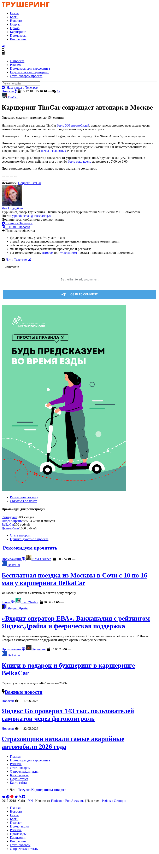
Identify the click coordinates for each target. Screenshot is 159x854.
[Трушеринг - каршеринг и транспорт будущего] (26, 6)
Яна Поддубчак (12, 208)
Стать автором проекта (26, 76)
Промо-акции (12, 559)
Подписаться (19, 779)
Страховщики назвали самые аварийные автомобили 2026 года (63, 742)
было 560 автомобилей (73, 125)
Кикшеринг (18, 39)
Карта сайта (18, 782)
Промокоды (18, 35)
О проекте (17, 61)
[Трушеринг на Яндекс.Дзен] (12, 797)
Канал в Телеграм (19, 223)
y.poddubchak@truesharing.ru (32, 215)
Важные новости (23, 692)
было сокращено (79, 161)
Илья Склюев (41, 559)
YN (30, 800)
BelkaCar (8, 524)
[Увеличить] (15, 176)
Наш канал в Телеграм (21, 87)
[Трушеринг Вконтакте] (3, 797)
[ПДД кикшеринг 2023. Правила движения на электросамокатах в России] (79, 398)
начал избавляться (53, 150)
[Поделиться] (7, 176)
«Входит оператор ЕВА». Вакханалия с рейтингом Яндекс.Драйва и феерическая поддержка (76, 622)
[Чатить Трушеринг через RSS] (20, 797)
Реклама (16, 64)
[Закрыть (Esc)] (3, 176)
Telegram (42, 789)
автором (47, 252)
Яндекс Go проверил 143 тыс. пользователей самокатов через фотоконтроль (68, 714)
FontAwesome (74, 800)
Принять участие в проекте (29, 539)
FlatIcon (56, 800)
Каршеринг (18, 32)
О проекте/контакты (24, 771)
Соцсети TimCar (29, 183)
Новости (16, 20)
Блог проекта (19, 775)
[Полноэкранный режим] (11, 176)
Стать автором (20, 535)
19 (58, 91)
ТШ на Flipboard (17, 227)
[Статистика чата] (29, 259)
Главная (15, 756)
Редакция (38, 649)
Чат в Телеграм (16, 259)
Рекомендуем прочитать (30, 548)
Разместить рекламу (24, 497)
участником (68, 252)
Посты (14, 13)
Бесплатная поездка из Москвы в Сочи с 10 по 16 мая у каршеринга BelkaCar (74, 579)
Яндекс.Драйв (12, 521)
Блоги (14, 17)
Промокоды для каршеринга (30, 68)
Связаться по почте (23, 501)
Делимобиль (10, 528)
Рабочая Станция (114, 800)
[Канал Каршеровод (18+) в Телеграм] (8, 797)
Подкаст (16, 24)
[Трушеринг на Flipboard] (23, 797)
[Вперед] (6, 180)
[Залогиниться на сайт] (3, 46)
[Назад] (3, 180)
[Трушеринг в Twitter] (16, 797)
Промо (14, 28)
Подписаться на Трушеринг (29, 72)
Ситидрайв (9, 517)
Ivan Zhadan (29, 602)
